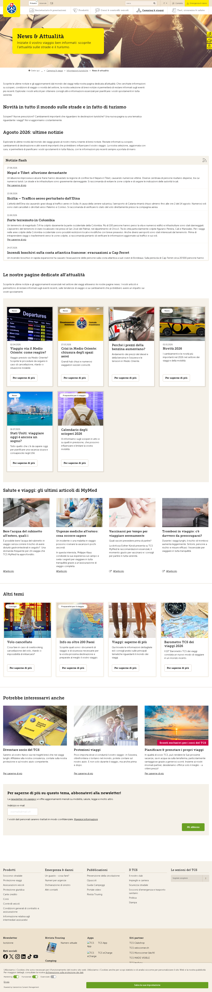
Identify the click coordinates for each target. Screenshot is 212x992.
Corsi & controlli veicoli (115, 10)
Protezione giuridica (13, 889)
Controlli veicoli (11, 903)
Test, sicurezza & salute (191, 10)
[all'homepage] (11, 8)
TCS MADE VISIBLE (139, 957)
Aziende (43, 3)
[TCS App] (91, 942)
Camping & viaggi (153, 10)
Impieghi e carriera (139, 880)
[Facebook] (5, 956)
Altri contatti (51, 889)
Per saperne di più (16, 185)
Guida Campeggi (96, 885)
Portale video (94, 889)
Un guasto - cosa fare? (57, 875)
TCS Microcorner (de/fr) (142, 952)
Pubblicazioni (97, 870)
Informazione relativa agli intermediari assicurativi (16, 918)
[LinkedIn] (24, 956)
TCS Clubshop (137, 942)
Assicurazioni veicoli (13, 885)
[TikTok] (30, 956)
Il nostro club (136, 875)
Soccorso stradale (12, 875)
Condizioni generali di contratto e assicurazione (21, 910)
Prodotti (84, 10)
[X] (11, 956)
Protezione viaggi (12, 880)
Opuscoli (91, 880)
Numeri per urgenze (55, 880)
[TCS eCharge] (92, 952)
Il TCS (133, 870)
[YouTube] (35, 956)
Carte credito (10, 894)
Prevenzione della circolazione (103, 875)
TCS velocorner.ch (139, 947)
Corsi (6, 899)
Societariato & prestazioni (50, 10)
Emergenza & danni (198, 3)
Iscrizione (8, 942)
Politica (133, 897)
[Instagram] (17, 956)
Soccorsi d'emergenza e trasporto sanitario (147, 891)
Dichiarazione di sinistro (57, 885)
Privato (33, 3)
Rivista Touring (94, 894)
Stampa (133, 902)
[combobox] (190, 878)
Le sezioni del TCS (184, 870)
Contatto (179, 3)
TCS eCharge (105, 952)
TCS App (102, 942)
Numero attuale (69, 942)
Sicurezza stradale (138, 885)
